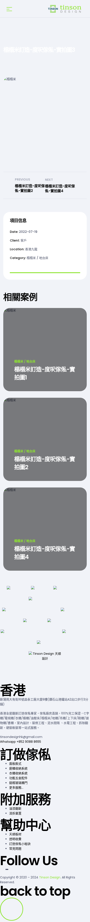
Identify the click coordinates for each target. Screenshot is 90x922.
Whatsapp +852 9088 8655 (20, 741)
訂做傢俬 (25, 755)
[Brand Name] (15, 591)
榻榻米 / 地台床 (37, 258)
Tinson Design (49, 877)
